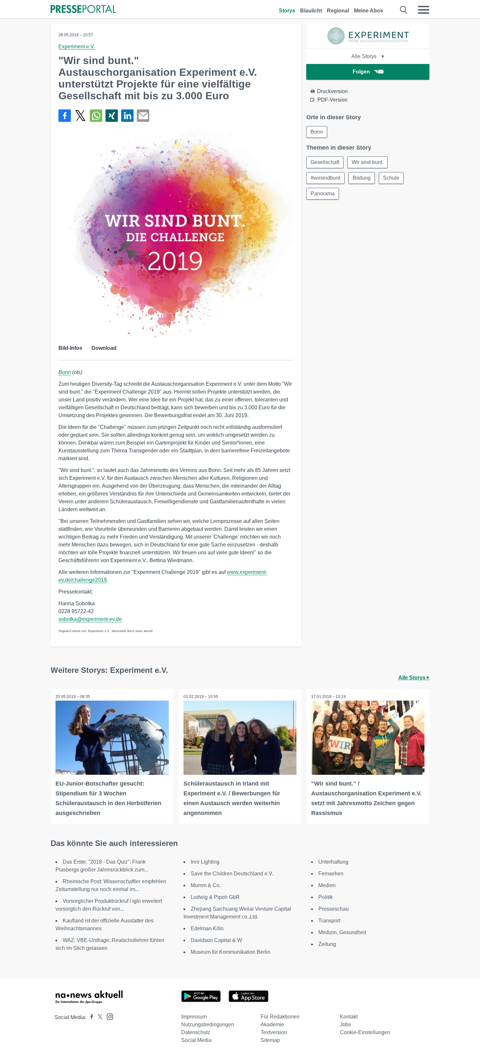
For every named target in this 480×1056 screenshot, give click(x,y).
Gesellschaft (325, 162)
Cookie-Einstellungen (365, 1032)
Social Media (196, 1040)
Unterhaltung (333, 862)
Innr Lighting (205, 862)
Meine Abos (368, 10)
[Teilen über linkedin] (127, 115)
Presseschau (333, 909)
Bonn (64, 372)
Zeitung (327, 944)
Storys (287, 10)
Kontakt (349, 1016)
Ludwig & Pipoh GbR (215, 897)
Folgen (361, 71)
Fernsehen (331, 873)
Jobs (345, 1024)
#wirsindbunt (325, 178)
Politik (325, 897)
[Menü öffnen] (423, 9)
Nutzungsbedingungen (207, 1024)
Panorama (323, 193)
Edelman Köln (207, 928)
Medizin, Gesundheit (342, 932)
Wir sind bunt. (367, 162)
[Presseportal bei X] (98, 1017)
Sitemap (270, 1040)
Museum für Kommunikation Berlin (230, 952)
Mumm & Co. (206, 885)
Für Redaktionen (280, 1016)
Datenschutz (195, 1032)
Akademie (272, 1024)
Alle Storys (364, 56)
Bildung (362, 178)
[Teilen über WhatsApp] (96, 115)
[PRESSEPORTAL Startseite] (83, 9)
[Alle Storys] (368, 42)
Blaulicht (311, 10)
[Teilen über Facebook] (64, 115)
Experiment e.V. (76, 46)
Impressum (194, 1016)
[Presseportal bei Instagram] (108, 1016)
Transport (329, 920)
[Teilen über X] (80, 115)
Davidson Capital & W (216, 940)
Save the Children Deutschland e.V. (232, 873)
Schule (391, 178)
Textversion (274, 1032)
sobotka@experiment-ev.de (90, 619)
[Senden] (143, 115)
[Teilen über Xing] (111, 115)
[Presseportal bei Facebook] (89, 1017)
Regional (338, 10)
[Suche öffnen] (404, 9)
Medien (327, 885)
